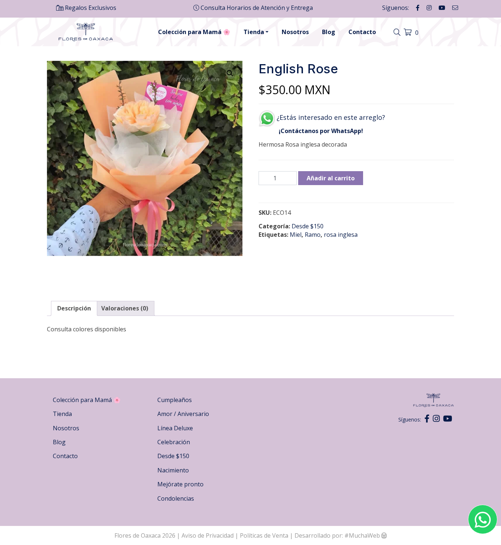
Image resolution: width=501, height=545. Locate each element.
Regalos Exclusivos (89, 8)
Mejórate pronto (180, 484)
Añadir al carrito (331, 178)
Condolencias (175, 498)
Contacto (362, 32)
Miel (295, 235)
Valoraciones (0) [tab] (124, 308)
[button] (230, 73)
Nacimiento (173, 470)
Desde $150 (307, 226)
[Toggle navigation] (398, 33)
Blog (328, 32)
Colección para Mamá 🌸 (194, 32)
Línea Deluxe (175, 428)
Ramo (313, 235)
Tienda (254, 32)
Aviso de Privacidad (208, 535)
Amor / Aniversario (183, 414)
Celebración (173, 442)
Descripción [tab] (74, 308)
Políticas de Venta (264, 535)
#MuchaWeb (362, 535)
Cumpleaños (174, 400)
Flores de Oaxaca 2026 (144, 535)
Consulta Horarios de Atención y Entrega (256, 8)
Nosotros (295, 32)
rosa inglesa (341, 235)
